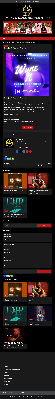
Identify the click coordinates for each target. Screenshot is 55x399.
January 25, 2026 (14, 192)
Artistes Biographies (9, 244)
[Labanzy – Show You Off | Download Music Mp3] (40, 181)
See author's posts (23, 147)
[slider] (48, 131)
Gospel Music (7, 252)
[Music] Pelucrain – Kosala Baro (36, 323)
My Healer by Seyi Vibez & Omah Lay (14, 190)
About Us (22, 1)
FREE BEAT (7, 249)
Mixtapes (6, 255)
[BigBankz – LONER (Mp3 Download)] (15, 205)
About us (6, 366)
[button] (4, 38)
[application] (27, 131)
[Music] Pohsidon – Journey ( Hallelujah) (13, 345)
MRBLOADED (27, 15)
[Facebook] (5, 158)
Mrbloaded (7, 50)
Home (17, 1)
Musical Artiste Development (11, 263)
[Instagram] (9, 276)
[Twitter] (8, 158)
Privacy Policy (7, 381)
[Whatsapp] (10, 158)
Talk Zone (6, 239)
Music (6, 186)
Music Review (7, 260)
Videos (6, 265)
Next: (44, 164)
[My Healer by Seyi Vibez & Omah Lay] (15, 181)
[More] (12, 158)
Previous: (11, 164)
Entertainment (7, 247)
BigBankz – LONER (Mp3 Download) (14, 214)
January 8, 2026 (38, 193)
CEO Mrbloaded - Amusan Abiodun (12, 369)
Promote (6, 384)
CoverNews (35, 396)
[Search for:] (20, 225)
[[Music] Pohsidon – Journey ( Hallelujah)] (15, 336)
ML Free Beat (7, 234)
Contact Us (27, 1)
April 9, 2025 (37, 324)
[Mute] (45, 131)
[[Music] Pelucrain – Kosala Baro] (40, 313)
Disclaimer (6, 375)
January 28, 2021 (14, 50)
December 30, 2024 (14, 347)
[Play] (6, 131)
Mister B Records (35, 1)
